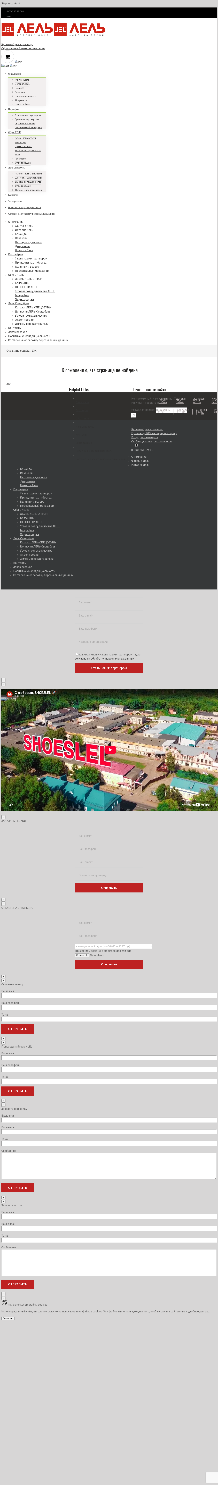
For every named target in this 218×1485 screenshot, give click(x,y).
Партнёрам (82, 410)
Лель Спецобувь (85, 426)
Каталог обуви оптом (164, 400)
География (27, 530)
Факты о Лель (140, 460)
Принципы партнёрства (36, 497)
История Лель (140, 465)
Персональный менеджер (37, 505)
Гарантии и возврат (33, 501)
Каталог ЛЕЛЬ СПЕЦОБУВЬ (38, 542)
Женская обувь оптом (199, 400)
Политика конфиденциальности (94, 450)
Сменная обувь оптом (201, 412)
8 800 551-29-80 (142, 450)
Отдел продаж (29, 534)
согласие (80, 658)
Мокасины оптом (163, 411)
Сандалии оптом (183, 411)
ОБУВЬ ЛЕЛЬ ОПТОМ (34, 514)
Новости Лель (29, 485)
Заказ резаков (84, 442)
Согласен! (8, 1318)
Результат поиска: (143, 409)
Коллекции (27, 518)
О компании (82, 402)
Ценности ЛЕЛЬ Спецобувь (38, 546)
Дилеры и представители (36, 558)
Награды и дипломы (33, 477)
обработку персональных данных (112, 658)
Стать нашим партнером (36, 493)
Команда (26, 469)
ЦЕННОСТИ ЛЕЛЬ (31, 522)
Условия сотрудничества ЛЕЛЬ (40, 526)
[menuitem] (98, 88)
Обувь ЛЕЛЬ (82, 418)
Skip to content (10, 3)
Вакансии (26, 473)
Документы (27, 481)
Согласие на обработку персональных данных (102, 459)
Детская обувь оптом (181, 400)
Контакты (81, 434)
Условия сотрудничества (36, 550)
